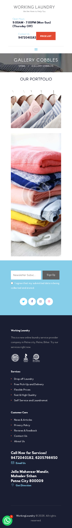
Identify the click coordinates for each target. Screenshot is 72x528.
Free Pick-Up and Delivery (29, 384)
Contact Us (20, 436)
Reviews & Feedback (25, 430)
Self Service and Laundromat (31, 400)
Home (22, 66)
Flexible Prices (22, 389)
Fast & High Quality (25, 395)
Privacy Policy (22, 425)
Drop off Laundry (24, 379)
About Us (19, 441)
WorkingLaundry (25, 515)
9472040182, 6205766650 (34, 458)
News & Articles (23, 420)
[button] (7, 521)
